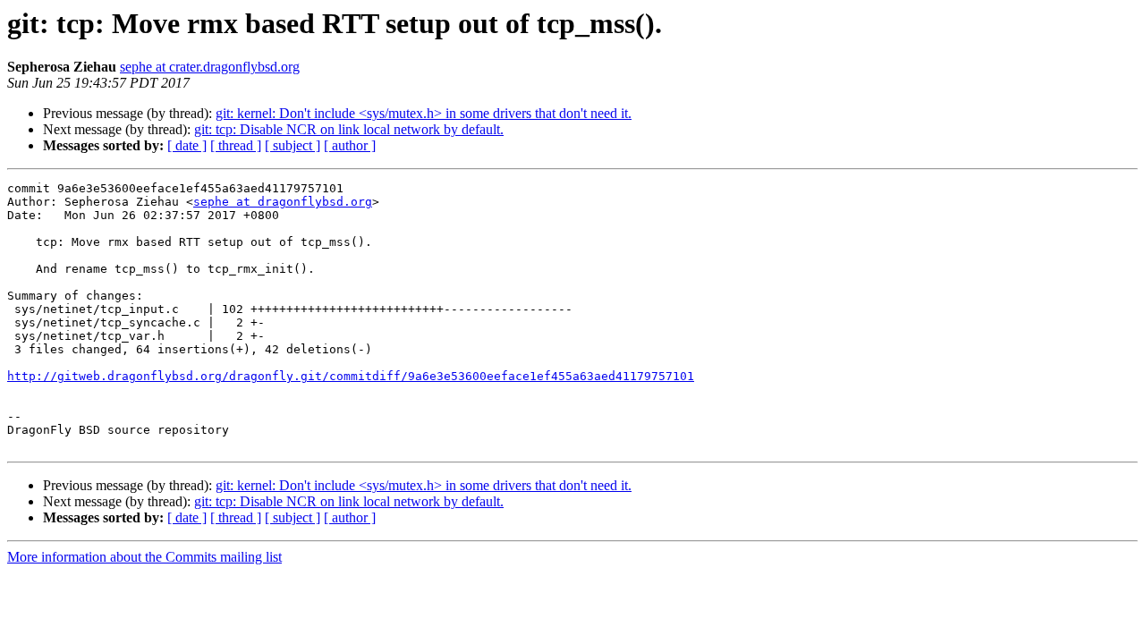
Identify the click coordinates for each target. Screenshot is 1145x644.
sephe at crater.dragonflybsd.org (210, 66)
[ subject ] (292, 145)
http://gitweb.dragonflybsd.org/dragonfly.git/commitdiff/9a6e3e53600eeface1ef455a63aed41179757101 (350, 376)
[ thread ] (235, 145)
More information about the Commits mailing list (144, 556)
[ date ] (187, 145)
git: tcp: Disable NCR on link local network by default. (349, 129)
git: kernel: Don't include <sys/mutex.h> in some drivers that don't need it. (424, 113)
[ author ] (350, 145)
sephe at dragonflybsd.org (282, 201)
